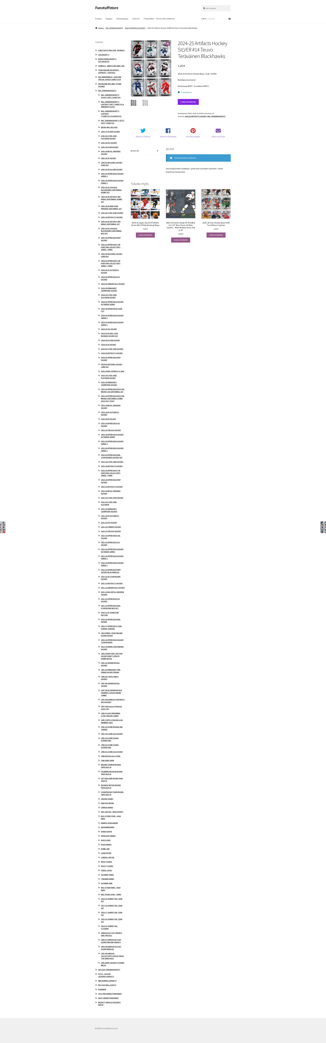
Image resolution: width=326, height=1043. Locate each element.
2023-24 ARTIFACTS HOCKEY (112, 466)
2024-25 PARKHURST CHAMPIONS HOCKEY (109, 289)
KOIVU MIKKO (106, 844)
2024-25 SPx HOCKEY (109, 329)
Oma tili (135, 18)
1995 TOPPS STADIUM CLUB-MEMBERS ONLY (112, 721)
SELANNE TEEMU (107, 875)
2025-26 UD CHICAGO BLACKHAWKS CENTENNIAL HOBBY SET (111, 190)
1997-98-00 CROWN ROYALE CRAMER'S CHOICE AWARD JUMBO (111, 692)
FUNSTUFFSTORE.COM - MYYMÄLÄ (111, 50)
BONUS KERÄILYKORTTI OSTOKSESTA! (107, 60)
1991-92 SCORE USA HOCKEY (112, 734)
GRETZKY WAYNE (107, 803)
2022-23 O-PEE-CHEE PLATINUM (109, 503)
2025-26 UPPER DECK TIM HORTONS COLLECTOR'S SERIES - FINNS (110, 247)
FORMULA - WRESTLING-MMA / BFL (111, 66)
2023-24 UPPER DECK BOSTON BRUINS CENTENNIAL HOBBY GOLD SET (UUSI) (112, 398)
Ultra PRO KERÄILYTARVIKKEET (110, 994)
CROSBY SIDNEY (107, 799)
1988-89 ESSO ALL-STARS (110, 756)
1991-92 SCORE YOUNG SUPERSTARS (110, 739)
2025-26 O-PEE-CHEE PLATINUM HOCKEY (109, 137)
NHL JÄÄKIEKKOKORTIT (114, 28)
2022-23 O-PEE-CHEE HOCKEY (112, 498)
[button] (168, 44)
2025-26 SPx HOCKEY (109, 143)
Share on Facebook (168, 136)
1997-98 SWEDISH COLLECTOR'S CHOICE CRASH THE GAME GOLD (112, 956)
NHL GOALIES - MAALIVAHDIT (112, 812)
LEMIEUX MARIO (107, 807)
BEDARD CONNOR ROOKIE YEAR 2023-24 (111, 765)
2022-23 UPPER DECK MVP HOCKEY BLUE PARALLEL (111, 571)
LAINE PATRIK (106, 853)
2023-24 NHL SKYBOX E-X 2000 (112, 371)
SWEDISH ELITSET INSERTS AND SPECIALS (111, 934)
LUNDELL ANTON (107, 857)
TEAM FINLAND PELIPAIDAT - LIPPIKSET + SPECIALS (109, 71)
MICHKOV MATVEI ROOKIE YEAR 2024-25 (111, 786)
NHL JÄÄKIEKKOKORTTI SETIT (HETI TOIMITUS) (112, 121)
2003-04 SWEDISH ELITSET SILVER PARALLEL (111, 947)
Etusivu (98, 18)
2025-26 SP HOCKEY (108, 158)
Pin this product (193, 136)
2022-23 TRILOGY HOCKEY (111, 531)
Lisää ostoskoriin (188, 102)
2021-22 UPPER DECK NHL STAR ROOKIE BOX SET (110, 606)
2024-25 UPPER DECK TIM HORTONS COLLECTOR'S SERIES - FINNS (110, 263)
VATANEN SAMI (106, 883)
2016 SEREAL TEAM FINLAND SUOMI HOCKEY (112, 634)
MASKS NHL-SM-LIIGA (109, 127)
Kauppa (109, 18)
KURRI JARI (105, 849)
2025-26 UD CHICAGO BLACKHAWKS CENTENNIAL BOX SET (111, 231)
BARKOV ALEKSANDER (109, 823)
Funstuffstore (106, 7)
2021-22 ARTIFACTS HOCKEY (112, 583)
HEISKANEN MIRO (107, 827)
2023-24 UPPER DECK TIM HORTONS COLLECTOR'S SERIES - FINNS (110, 473)
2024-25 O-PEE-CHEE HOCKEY (112, 349)
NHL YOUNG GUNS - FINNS (111, 894)
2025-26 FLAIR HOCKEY (109, 147)
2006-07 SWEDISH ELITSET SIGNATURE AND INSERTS (111, 941)
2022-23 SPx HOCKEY (109, 522)
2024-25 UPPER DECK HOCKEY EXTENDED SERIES (112, 303)
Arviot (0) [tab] (135, 150)
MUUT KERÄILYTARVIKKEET (108, 998)
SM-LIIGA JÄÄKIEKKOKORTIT (109, 969)
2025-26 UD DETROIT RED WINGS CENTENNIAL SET (111, 222)
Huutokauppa (122, 18)
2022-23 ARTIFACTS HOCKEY (112, 487)
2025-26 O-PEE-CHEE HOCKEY (112, 213)
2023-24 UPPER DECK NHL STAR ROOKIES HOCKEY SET (112, 456)
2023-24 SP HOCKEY (108, 419)
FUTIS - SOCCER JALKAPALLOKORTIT (106, 975)
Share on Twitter (143, 136)
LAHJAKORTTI (103, 55)
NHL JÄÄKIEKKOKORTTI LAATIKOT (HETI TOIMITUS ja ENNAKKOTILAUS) (112, 104)
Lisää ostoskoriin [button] (145, 235)
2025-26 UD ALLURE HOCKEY (112, 169)
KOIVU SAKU (106, 840)
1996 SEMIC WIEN (107, 760)
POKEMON (102, 989)
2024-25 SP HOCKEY (108, 344)
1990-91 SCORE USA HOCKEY (112, 752)
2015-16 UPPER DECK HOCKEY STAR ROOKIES (112, 641)
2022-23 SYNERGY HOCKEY (111, 527)
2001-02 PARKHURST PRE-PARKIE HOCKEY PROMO (111, 671)
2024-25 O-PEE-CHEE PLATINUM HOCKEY (109, 296)
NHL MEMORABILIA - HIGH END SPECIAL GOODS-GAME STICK (109, 78)
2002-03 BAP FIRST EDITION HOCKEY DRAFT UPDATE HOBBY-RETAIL (111, 656)
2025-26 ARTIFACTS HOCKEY (112, 217)
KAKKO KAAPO (106, 831)
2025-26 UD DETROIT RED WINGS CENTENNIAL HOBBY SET (111, 199)
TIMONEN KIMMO (107, 879)
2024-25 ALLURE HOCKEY (110, 340)
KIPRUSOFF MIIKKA (108, 836)
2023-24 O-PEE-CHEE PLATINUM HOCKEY (109, 376)
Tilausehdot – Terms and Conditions (159, 18)
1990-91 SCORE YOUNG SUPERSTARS (110, 746)
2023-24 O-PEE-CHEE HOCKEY (112, 462)
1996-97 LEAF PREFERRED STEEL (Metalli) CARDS (110, 714)
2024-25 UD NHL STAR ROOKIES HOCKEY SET (109, 334)
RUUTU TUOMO (107, 866)
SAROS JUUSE (106, 870)
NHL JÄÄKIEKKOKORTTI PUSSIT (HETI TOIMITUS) (111, 96)
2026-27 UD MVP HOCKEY (110, 131)
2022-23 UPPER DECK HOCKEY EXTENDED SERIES (112, 550)
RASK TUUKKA (106, 862)
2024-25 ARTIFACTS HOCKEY (135, 28)
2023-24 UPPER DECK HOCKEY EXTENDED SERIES (112, 435)
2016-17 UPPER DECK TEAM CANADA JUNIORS (111, 627)
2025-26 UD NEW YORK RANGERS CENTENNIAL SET (111, 207)
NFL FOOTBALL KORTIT (107, 985)
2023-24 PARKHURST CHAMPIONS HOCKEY (109, 383)
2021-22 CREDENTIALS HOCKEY (113, 588)
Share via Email (218, 136)
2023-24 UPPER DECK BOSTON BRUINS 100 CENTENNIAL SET (112, 390)
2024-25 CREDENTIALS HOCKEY (113, 284)
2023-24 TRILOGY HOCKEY (111, 430)
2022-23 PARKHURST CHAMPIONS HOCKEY (109, 510)
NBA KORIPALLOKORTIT (107, 981)
